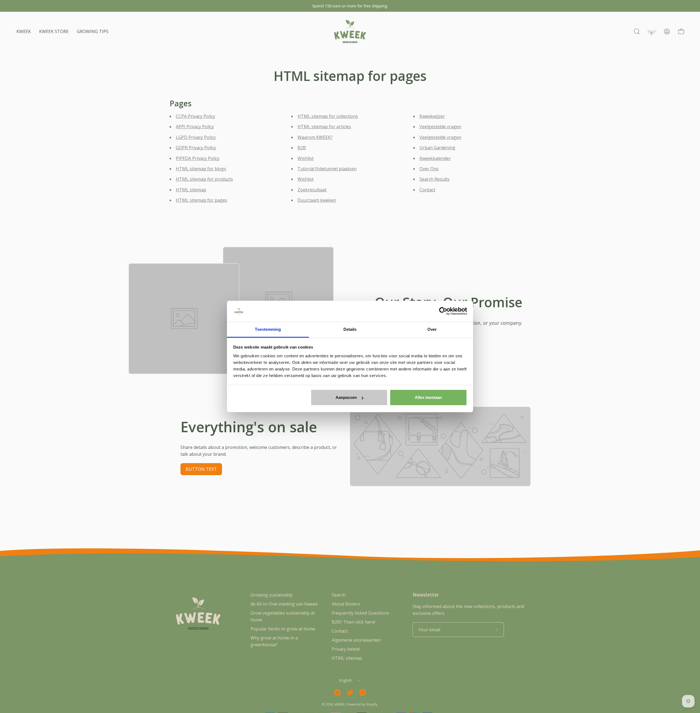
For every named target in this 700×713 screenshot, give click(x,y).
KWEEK (340, 704)
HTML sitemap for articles (324, 127)
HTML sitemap (191, 190)
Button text (201, 469)
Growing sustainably (271, 595)
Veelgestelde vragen (440, 127)
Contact (427, 190)
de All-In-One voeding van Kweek (284, 604)
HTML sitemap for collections (328, 116)
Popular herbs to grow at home (282, 629)
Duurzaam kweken (317, 200)
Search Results (434, 179)
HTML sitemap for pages (201, 200)
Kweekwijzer (432, 116)
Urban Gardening (437, 148)
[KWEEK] (350, 31)
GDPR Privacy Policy (196, 148)
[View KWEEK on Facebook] (337, 692)
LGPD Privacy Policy (196, 137)
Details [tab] (350, 329)
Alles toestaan (428, 397)
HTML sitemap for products (204, 179)
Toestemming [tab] (268, 329)
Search (339, 595)
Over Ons (429, 169)
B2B (302, 148)
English (345, 680)
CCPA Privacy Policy (195, 116)
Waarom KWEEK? (315, 137)
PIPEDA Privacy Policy (198, 158)
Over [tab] (432, 329)
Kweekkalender (435, 158)
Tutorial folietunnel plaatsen (327, 169)
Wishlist (306, 158)
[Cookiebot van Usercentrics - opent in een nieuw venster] (443, 311)
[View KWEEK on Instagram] (362, 692)
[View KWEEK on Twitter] (350, 692)
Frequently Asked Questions (360, 613)
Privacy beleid (346, 649)
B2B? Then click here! (353, 622)
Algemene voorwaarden (356, 640)
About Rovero (346, 604)
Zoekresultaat (312, 190)
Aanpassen (346, 397)
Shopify (371, 704)
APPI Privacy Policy (195, 127)
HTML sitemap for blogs (201, 169)
